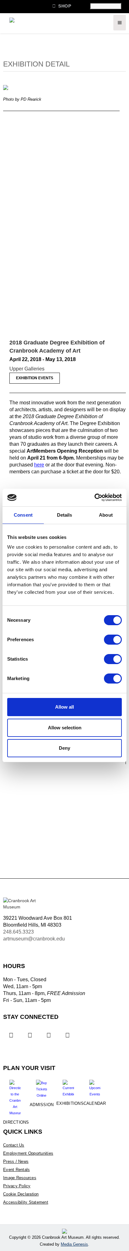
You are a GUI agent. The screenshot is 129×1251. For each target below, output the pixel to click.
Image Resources (19, 1177)
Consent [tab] (23, 515)
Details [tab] (64, 515)
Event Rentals (16, 1169)
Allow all (64, 707)
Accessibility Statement (25, 1202)
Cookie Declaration (21, 1194)
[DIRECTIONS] (15, 1095)
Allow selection (64, 727)
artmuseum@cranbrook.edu (34, 938)
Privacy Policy (17, 1186)
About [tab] (106, 515)
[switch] (113, 640)
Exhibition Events (34, 378)
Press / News (15, 1161)
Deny (64, 748)
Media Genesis (74, 1244)
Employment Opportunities (28, 1153)
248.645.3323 (18, 931)
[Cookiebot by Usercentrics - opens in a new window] (94, 497)
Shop (61, 5)
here (39, 464)
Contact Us (13, 1145)
